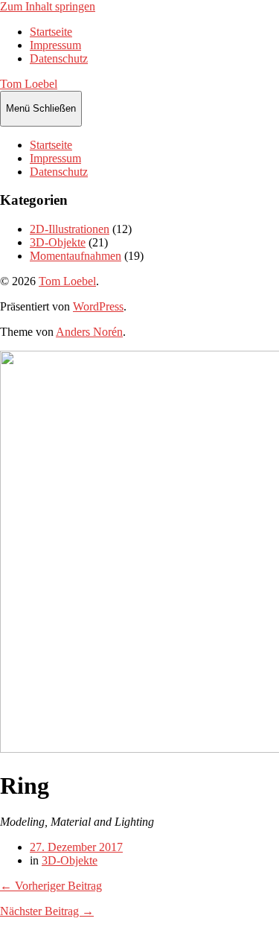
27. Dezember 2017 (76, 847)
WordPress (98, 306)
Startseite (51, 31)
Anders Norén (89, 331)
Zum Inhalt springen (47, 6)
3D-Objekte (58, 242)
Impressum (55, 45)
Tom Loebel (28, 83)
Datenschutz (59, 58)
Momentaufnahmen (75, 255)
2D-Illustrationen (69, 229)
